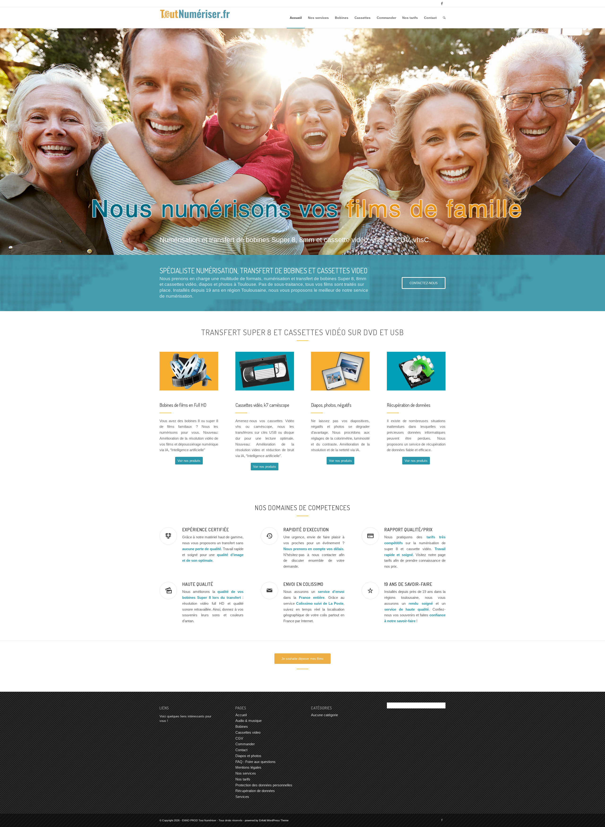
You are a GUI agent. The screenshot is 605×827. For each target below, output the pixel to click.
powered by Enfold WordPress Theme (267, 820)
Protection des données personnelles (263, 785)
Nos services (245, 773)
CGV (239, 738)
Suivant (594, 141)
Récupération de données (255, 791)
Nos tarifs (242, 779)
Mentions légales (248, 767)
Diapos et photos (248, 756)
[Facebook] (441, 3)
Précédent (11, 141)
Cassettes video (247, 732)
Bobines (241, 726)
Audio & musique (248, 721)
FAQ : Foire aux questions (255, 762)
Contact (241, 750)
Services (242, 797)
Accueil (241, 715)
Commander (245, 744)
